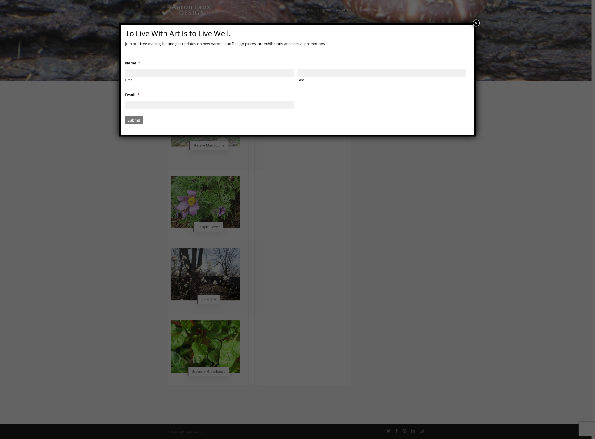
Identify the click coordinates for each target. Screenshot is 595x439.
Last (301, 80)
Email (132, 95)
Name (132, 63)
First (128, 80)
